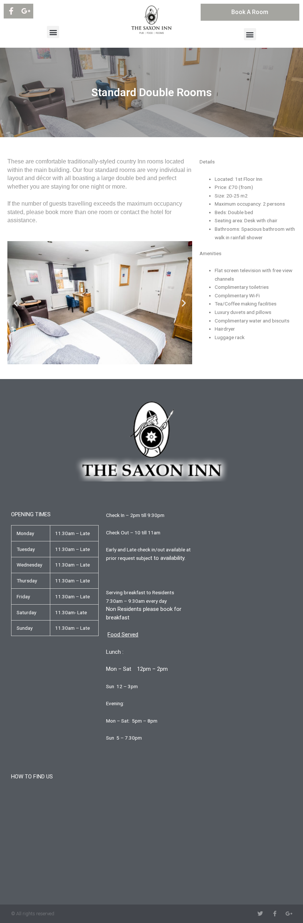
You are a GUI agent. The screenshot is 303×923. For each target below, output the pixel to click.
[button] (53, 32)
